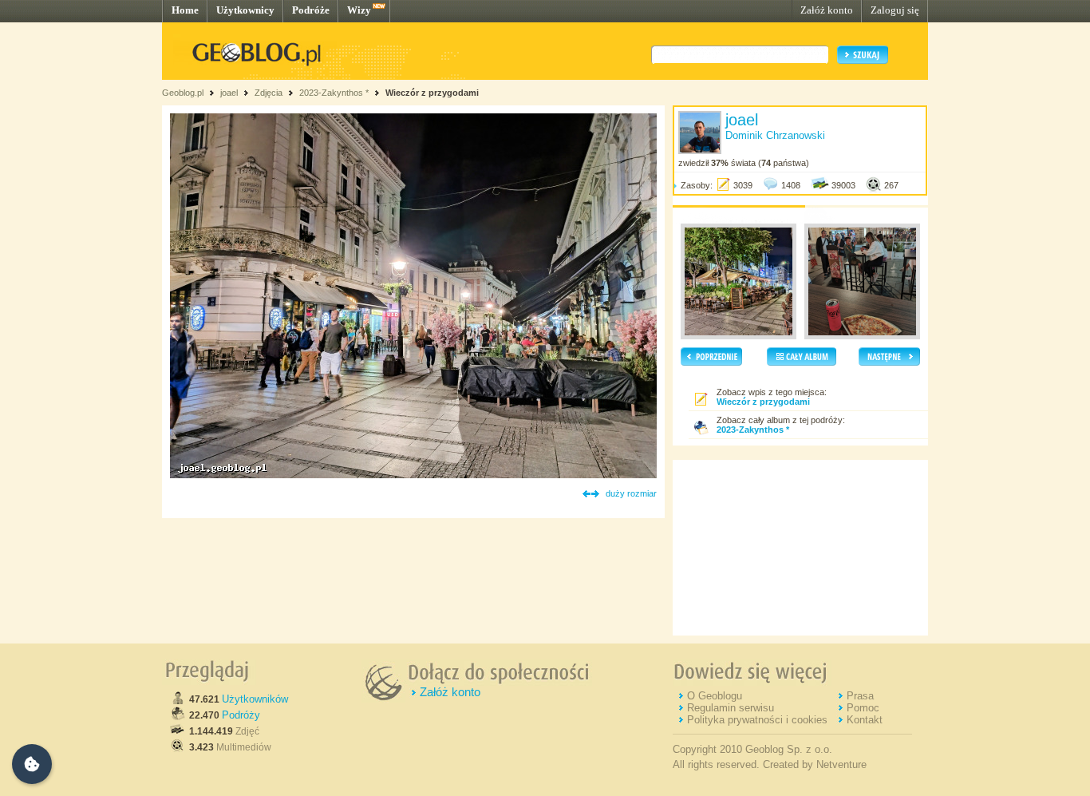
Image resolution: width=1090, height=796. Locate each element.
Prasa (860, 696)
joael (229, 92)
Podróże (311, 10)
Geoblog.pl (182, 92)
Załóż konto (826, 10)
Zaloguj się (895, 10)
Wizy (359, 10)
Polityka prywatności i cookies (757, 720)
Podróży (241, 715)
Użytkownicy (245, 10)
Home (185, 10)
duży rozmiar (631, 493)
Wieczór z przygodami (432, 92)
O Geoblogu (714, 696)
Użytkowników (255, 699)
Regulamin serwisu (730, 708)
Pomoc (863, 708)
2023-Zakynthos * (334, 92)
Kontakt (865, 720)
